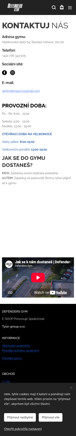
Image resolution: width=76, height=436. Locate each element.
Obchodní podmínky (16, 346)
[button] (53, 7)
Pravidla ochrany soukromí (20, 350)
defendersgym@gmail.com (21, 91)
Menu (70, 7)
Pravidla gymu (12, 358)
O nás (6, 381)
